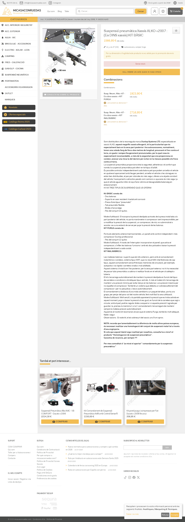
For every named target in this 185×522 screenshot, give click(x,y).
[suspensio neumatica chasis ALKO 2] (57, 81)
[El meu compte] (154, 11)
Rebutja (165, 514)
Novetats (13, 107)
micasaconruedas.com (22, 519)
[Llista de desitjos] (163, 11)
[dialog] (153, 511)
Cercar (141, 11)
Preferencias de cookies (47, 478)
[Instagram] (129, 477)
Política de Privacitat (45, 452)
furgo (144, 47)
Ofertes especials (17, 114)
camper (138, 47)
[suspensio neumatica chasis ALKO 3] (68, 81)
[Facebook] (134, 477)
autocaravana (129, 47)
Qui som (51, 11)
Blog (60, 11)
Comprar (62, 421)
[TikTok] (125, 477)
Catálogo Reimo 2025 (19, 121)
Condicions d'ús (39, 519)
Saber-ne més (132, 514)
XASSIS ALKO (103, 19)
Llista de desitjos (14, 482)
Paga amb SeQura (44, 473)
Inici (42, 19)
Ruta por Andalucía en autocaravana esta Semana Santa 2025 (93, 458)
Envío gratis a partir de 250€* (159, 3)
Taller (67, 11)
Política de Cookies (44, 470)
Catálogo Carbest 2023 (20, 129)
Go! (167, 447)
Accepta (174, 514)
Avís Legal (41, 467)
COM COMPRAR (15, 447)
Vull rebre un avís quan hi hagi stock (141, 72)
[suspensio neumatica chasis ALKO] (47, 82)
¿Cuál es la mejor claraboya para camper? (85, 454)
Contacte (11, 458)
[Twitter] (138, 477)
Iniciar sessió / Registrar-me (19, 479)
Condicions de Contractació (48, 449)
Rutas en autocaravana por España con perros (87, 470)
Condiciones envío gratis (47, 475)
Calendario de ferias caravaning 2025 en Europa (87, 465)
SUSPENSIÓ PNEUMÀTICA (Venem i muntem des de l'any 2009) (70, 19)
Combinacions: (109, 87)
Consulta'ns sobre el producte (62, 94)
